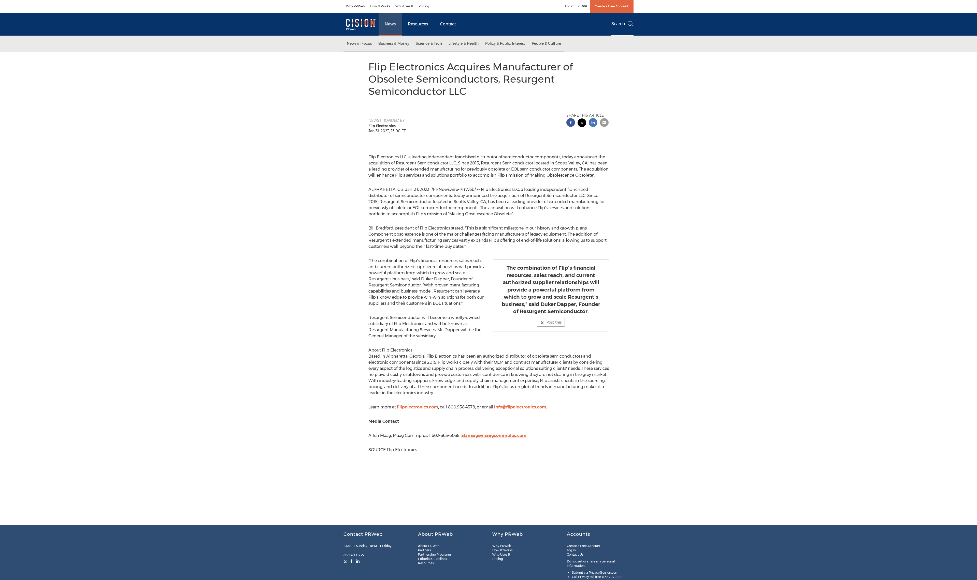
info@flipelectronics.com (520, 407)
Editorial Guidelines (432, 559)
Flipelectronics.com (417, 407)
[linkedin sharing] (593, 123)
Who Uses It (404, 6)
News (390, 24)
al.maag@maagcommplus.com (493, 435)
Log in (571, 550)
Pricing (424, 6)
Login (569, 6)
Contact (448, 24)
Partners (424, 550)
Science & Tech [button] (429, 43)
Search (618, 23)
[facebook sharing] (570, 123)
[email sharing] (604, 123)
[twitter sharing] (582, 123)
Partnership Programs (435, 554)
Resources (418, 24)
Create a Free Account (611, 6)
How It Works (380, 6)
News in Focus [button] (359, 43)
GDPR (582, 6)
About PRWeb (428, 546)
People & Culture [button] (546, 43)
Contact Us (352, 555)
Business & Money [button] (393, 43)
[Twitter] (345, 561)
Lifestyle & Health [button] (464, 43)
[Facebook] (351, 561)
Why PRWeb (355, 6)
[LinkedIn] (357, 561)
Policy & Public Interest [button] (505, 43)
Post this (554, 322)
